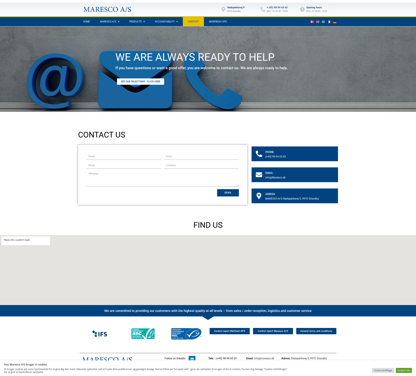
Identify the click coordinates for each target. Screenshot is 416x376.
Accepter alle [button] (404, 370)
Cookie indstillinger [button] (383, 370)
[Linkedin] (192, 359)
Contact (193, 21)
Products (135, 21)
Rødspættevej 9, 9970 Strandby (309, 358)
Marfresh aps (218, 21)
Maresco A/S (108, 21)
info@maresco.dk (264, 358)
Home (86, 21)
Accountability (165, 21)
